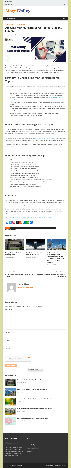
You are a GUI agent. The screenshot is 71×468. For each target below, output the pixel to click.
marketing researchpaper (47, 228)
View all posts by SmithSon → (26, 287)
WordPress (56, 465)
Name (7, 333)
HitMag (63, 465)
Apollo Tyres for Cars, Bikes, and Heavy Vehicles (35, 254)
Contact (29, 451)
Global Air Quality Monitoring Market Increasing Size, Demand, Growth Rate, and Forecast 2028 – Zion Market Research (56, 257)
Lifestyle (12, 24)
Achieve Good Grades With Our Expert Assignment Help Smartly (32, 217)
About (28, 442)
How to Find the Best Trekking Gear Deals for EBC (32, 389)
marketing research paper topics (44, 138)
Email (7, 341)
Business (7, 24)
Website (8, 348)
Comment (9, 310)
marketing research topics (31, 228)
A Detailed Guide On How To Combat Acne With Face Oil (34, 399)
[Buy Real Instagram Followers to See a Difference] (10, 418)
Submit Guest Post (32, 448)
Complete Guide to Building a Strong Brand (14, 254)
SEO (24, 24)
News (20, 24)
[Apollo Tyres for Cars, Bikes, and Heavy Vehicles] (35, 245)
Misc (17, 24)
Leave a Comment (26, 34)
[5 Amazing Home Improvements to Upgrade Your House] (10, 408)
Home (28, 438)
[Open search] (64, 19)
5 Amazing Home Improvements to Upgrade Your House (34, 408)
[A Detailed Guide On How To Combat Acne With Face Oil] (10, 399)
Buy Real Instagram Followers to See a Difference (32, 418)
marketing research (17, 228)
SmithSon (18, 34)
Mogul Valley (18, 465)
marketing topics (11, 229)
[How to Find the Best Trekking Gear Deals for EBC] (10, 389)
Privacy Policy (31, 445)
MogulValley (16, 443)
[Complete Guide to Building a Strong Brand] (14, 245)
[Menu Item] (65, 4)
